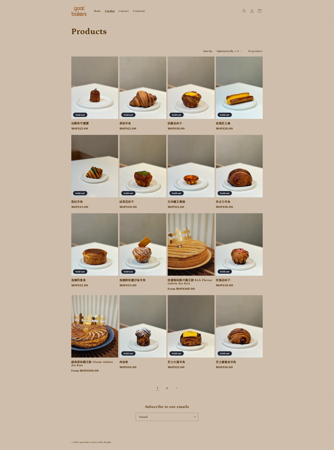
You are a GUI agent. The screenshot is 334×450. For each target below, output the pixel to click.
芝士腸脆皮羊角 (226, 362)
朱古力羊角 (223, 201)
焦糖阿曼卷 (78, 280)
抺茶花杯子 (127, 201)
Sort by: (208, 51)
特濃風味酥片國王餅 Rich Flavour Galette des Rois (190, 282)
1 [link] (157, 388)
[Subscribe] (194, 417)
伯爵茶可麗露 (80, 123)
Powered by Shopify (101, 442)
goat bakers (85, 442)
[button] (244, 11)
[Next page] (176, 388)
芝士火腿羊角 (176, 362)
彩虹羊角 (77, 201)
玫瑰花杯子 (223, 280)
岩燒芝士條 (223, 123)
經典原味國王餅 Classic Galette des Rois (92, 364)
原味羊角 (125, 123)
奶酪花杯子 (175, 123)
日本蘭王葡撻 (176, 201)
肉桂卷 (124, 362)
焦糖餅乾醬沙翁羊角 (133, 280)
